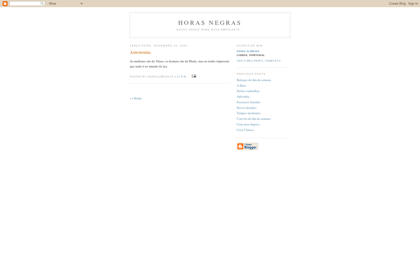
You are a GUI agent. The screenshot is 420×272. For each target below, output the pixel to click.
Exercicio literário (249, 102)
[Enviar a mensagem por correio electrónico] (193, 76)
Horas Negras (210, 22)
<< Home (136, 98)
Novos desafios (246, 107)
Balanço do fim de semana (254, 80)
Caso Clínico (245, 130)
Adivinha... (244, 96)
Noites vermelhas (248, 91)
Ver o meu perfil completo (259, 60)
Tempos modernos (249, 113)
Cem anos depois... (249, 124)
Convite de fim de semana (254, 118)
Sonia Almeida (248, 51)
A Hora (241, 85)
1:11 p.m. (180, 76)
